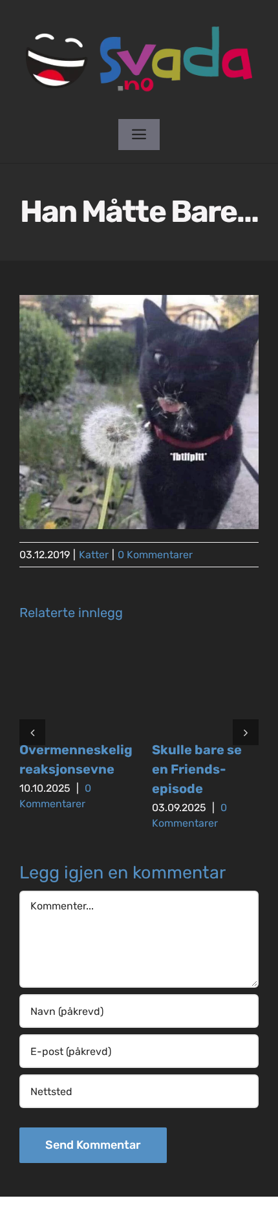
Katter (94, 555)
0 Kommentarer (155, 555)
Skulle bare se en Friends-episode (197, 769)
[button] (32, 732)
